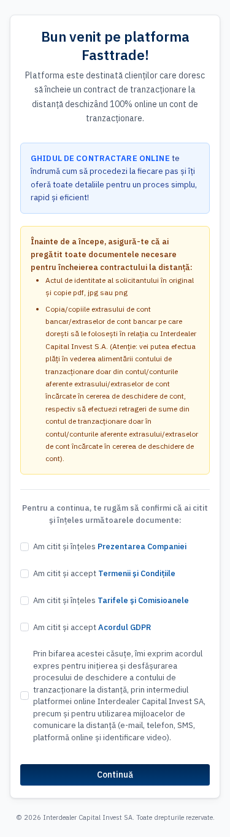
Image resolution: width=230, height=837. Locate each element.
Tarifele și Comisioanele (143, 600)
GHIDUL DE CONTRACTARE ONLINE (100, 158)
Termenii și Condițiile (136, 573)
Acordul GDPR (124, 627)
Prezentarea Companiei (142, 546)
